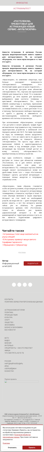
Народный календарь (14, 364)
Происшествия (11, 315)
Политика (9, 312)
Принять (32, 447)
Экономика (10, 325)
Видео (7, 340)
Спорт (7, 320)
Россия (8, 361)
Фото (7, 338)
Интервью (9, 345)
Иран (7, 366)
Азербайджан (10, 368)
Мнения (8, 343)
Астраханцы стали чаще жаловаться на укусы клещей (20, 235)
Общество (9, 322)
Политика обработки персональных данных (24, 302)
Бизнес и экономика (14, 327)
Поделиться (32, 263)
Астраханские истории (15, 310)
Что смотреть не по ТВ (14, 353)
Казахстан (9, 371)
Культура (8, 317)
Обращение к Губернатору (15, 245)
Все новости (10, 330)
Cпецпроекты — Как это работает (19, 348)
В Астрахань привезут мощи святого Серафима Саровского (19, 240)
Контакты (9, 299)
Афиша (7, 350)
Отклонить (12, 447)
